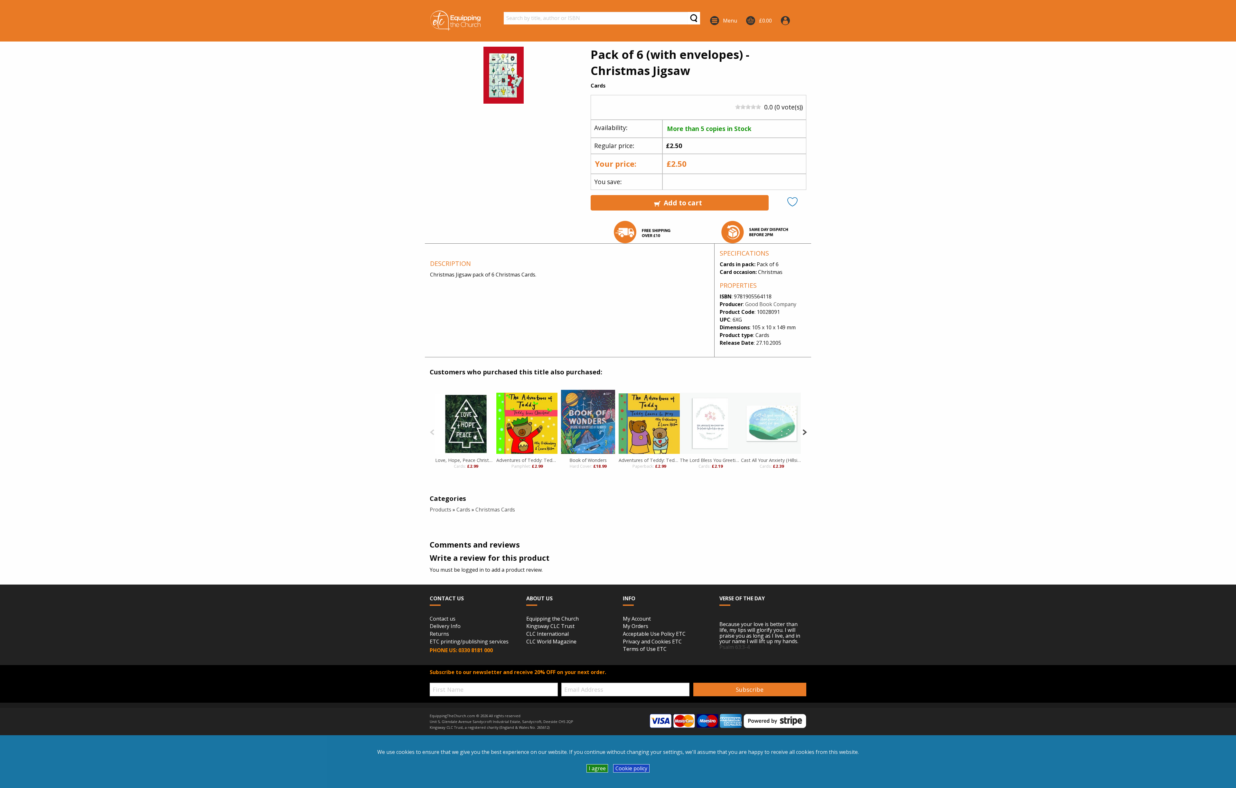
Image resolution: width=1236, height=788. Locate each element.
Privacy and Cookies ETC (652, 642)
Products (440, 509)
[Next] (804, 431)
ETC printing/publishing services (469, 642)
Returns (439, 634)
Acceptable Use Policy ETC (654, 634)
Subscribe (749, 689)
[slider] (748, 106)
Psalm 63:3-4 (734, 647)
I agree (597, 768)
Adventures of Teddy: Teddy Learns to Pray (649, 460)
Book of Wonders (588, 460)
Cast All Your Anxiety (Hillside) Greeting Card (771, 460)
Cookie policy (631, 768)
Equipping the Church (552, 619)
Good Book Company (770, 304)
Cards (463, 509)
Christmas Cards (495, 509)
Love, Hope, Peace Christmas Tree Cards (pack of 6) (465, 460)
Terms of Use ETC (645, 649)
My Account (637, 619)
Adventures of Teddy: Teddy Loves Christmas (526, 460)
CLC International (547, 634)
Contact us (442, 619)
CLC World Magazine (551, 642)
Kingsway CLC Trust (550, 626)
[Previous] (432, 431)
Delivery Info (445, 626)
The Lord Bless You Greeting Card (710, 460)
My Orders (635, 626)
